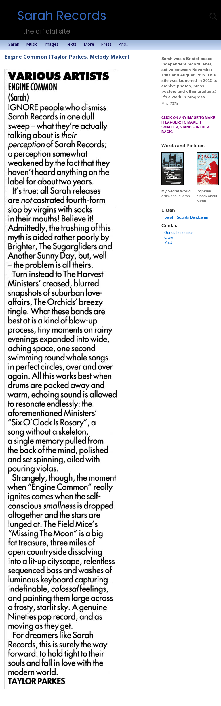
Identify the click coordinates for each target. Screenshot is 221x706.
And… (124, 45)
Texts (71, 45)
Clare (168, 237)
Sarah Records (61, 15)
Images (51, 45)
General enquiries (178, 232)
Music (31, 45)
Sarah (13, 45)
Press (106, 45)
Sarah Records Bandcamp (186, 217)
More (89, 45)
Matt (168, 242)
